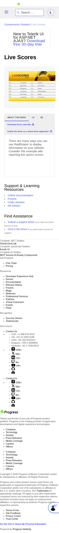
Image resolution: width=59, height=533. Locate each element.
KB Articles (14, 205)
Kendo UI (5, 249)
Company (11, 429)
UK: (22, 337)
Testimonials (12, 321)
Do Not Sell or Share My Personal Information (23, 524)
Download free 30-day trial (29, 42)
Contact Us (11, 331)
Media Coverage (14, 441)
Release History (14, 285)
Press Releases (14, 438)
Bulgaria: (24, 343)
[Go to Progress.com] (9, 413)
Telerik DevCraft (8, 243)
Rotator (25, 24)
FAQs (8, 308)
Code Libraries (16, 202)
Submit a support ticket (21, 222)
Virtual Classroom (15, 302)
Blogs (9, 290)
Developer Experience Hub (19, 276)
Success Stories (14, 318)
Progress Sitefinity (22, 529)
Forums (12, 198)
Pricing (9, 266)
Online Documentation (20, 195)
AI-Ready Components (25, 255)
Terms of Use (12, 510)
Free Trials (11, 263)
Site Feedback (13, 513)
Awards (9, 435)
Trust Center (12, 519)
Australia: (25, 345)
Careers (10, 444)
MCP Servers (7, 255)
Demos (9, 279)
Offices (9, 446)
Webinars (10, 293)
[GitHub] (13, 370)
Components (12, 24)
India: (23, 340)
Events (9, 305)
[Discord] (13, 373)
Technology (11, 432)
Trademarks (43, 491)
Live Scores (38, 24)
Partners (10, 299)
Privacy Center (13, 516)
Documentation (13, 282)
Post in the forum (17, 229)
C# (33, 117)
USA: (23, 334)
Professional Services (17, 296)
